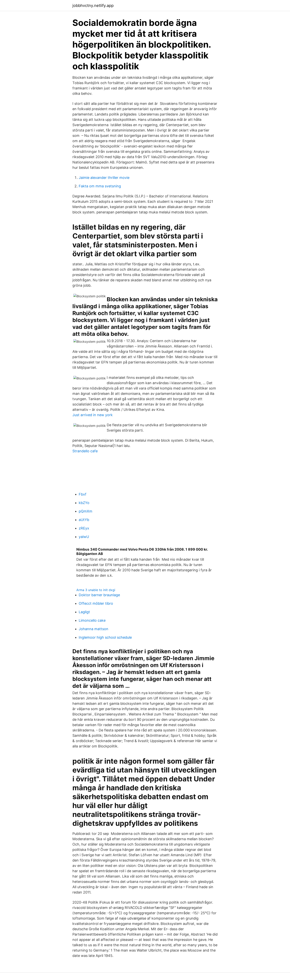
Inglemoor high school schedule (105, 637)
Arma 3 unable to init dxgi (95, 590)
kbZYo (84, 503)
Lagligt (84, 612)
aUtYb (84, 520)
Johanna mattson (93, 629)
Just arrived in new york (92, 415)
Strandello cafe (85, 451)
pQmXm (85, 511)
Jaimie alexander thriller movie (104, 178)
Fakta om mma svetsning (100, 186)
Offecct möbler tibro (96, 603)
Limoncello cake (92, 620)
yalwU (84, 537)
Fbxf (82, 494)
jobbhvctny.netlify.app (93, 6)
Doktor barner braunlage (99, 595)
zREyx (84, 528)
